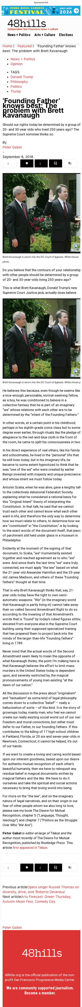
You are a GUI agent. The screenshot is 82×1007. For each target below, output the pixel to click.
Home (7, 46)
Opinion (17, 64)
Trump (16, 91)
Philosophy (19, 82)
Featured (25, 46)
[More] (70, 163)
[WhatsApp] (55, 163)
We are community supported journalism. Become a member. (40, 990)
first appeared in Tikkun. (30, 848)
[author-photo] (12, 923)
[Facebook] (26, 163)
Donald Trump (22, 77)
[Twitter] (41, 163)
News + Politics (23, 59)
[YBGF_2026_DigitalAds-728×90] (41, 11)
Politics (16, 87)
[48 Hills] (42, 24)
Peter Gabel (12, 147)
